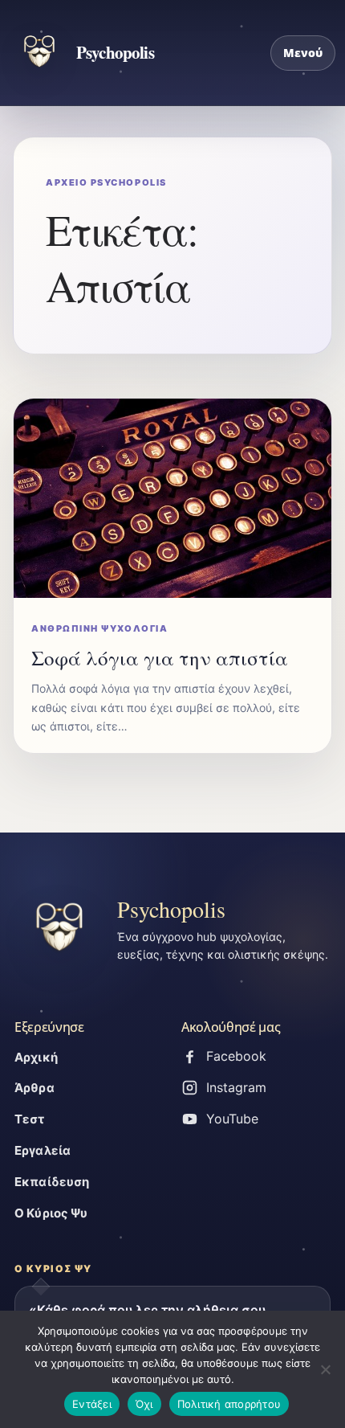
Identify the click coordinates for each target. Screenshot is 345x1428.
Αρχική (36, 1057)
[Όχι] (325, 1369)
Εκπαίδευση (52, 1181)
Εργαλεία (42, 1150)
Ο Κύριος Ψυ (51, 1213)
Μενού (303, 52)
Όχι (144, 1403)
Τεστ (29, 1119)
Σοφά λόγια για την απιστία (159, 657)
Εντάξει (92, 1403)
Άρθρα (34, 1087)
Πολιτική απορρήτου (229, 1403)
